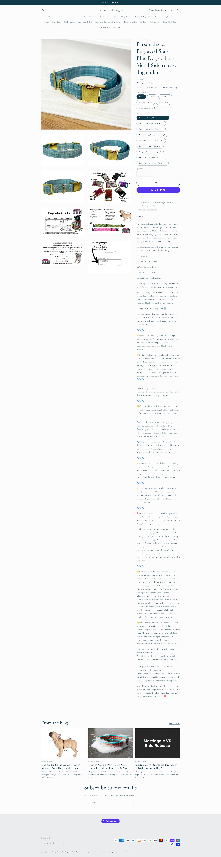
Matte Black (163, 102)
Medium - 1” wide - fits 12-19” (151, 140)
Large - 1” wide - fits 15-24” (150, 146)
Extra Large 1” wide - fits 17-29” (152, 157)
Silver (152, 97)
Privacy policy (87, 852)
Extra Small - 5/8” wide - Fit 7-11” (153, 118)
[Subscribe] (130, 803)
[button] (43, 10)
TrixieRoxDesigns (51, 852)
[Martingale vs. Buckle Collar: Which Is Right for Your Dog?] (157, 743)
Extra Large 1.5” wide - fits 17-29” (152, 163)
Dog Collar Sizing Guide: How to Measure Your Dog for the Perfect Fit (63, 766)
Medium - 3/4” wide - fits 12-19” (152, 135)
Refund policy (76, 852)
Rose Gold (165, 97)
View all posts (174, 723)
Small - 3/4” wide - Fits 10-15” (151, 129)
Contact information (125, 852)
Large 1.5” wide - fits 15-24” (150, 152)
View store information (148, 210)
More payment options (158, 196)
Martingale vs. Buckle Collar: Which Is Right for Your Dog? (156, 766)
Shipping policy (112, 852)
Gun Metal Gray (145, 102)
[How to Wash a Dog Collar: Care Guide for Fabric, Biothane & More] (110, 743)
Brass (141, 97)
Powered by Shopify (63, 852)
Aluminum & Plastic (147, 108)
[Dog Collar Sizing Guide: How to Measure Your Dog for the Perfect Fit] (63, 743)
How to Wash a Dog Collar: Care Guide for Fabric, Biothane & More (108, 766)
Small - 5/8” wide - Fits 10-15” (151, 123)
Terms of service (100, 852)
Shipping (140, 83)
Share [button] (141, 216)
